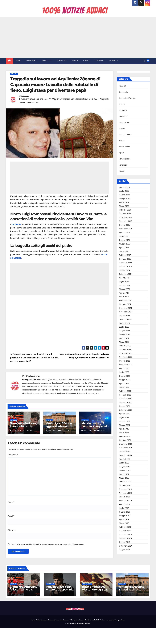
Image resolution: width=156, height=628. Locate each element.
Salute (121, 141)
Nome (11, 502)
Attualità (47, 61)
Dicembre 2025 (125, 217)
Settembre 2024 (125, 274)
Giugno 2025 (124, 240)
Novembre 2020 (125, 448)
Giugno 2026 (124, 195)
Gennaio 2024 (125, 304)
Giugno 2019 (124, 512)
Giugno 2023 (124, 331)
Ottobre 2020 (124, 451)
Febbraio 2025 (125, 255)
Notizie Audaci (125, 135)
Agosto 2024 (124, 278)
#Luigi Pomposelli (101, 99)
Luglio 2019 (124, 508)
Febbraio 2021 (125, 436)
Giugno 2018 (124, 550)
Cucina (122, 104)
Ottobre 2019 (124, 497)
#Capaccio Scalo (68, 99)
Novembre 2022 (125, 357)
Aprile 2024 (124, 293)
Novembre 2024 (125, 266)
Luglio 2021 (124, 418)
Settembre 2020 (125, 455)
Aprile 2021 (124, 429)
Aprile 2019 (124, 519)
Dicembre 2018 (125, 535)
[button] (144, 61)
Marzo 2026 (124, 206)
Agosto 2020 (124, 459)
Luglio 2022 (124, 372)
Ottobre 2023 (124, 316)
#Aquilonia (56, 99)
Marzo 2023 (124, 342)
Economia (123, 116)
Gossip (75, 61)
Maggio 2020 (124, 470)
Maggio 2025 (124, 244)
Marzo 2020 (124, 478)
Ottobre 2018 (124, 542)
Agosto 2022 (124, 368)
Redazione (31, 61)
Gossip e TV (124, 122)
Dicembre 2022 (125, 353)
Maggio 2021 (124, 425)
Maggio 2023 (124, 334)
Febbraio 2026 (125, 210)
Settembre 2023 (125, 319)
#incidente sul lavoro (84, 99)
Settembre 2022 (125, 365)
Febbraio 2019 (125, 527)
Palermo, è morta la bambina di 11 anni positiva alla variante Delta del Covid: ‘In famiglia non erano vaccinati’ (34, 357)
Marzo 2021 (124, 433)
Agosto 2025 (124, 233)
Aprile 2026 (124, 202)
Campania (123, 92)
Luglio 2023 (124, 327)
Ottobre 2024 (124, 270)
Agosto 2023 (124, 323)
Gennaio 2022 (125, 395)
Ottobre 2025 (124, 225)
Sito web (11, 530)
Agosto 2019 (124, 504)
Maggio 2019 (124, 516)
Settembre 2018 (125, 546)
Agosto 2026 (124, 187)
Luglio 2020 (124, 463)
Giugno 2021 (124, 421)
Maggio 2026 (124, 199)
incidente (16, 224)
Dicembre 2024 (125, 263)
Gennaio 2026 (125, 214)
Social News (124, 147)
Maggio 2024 (124, 289)
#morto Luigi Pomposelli (29, 102)
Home (18, 61)
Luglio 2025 (124, 236)
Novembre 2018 (125, 538)
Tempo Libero (124, 159)
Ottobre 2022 (124, 361)
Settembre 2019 (125, 501)
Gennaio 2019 (125, 531)
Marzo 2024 (124, 297)
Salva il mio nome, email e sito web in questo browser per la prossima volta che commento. (47, 544)
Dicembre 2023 (125, 308)
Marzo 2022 (124, 387)
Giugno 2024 (124, 285)
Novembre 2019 (125, 493)
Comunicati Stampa (127, 98)
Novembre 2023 (125, 312)
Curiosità (62, 61)
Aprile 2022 (124, 384)
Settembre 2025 (125, 229)
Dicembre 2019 (125, 489)
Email (11, 516)
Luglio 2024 (124, 282)
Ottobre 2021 (124, 406)
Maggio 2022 (124, 380)
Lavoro (122, 129)
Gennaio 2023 (125, 350)
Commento (13, 455)
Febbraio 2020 (125, 482)
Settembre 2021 (125, 410)
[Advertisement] (78, 37)
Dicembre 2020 (125, 444)
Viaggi (121, 171)
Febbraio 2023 (125, 346)
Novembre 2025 (125, 221)
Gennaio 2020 (125, 485)
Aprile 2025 (124, 248)
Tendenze (99, 61)
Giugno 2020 (124, 467)
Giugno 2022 (124, 376)
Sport (86, 61)
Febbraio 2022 (125, 391)
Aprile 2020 (124, 474)
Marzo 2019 (124, 523)
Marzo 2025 (124, 251)
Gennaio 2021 (125, 440)
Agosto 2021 (124, 414)
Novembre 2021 (125, 402)
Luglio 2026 (124, 191)
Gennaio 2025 (125, 259)
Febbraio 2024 (125, 300)
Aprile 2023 (124, 338)
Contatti (113, 61)
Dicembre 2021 (125, 399)
